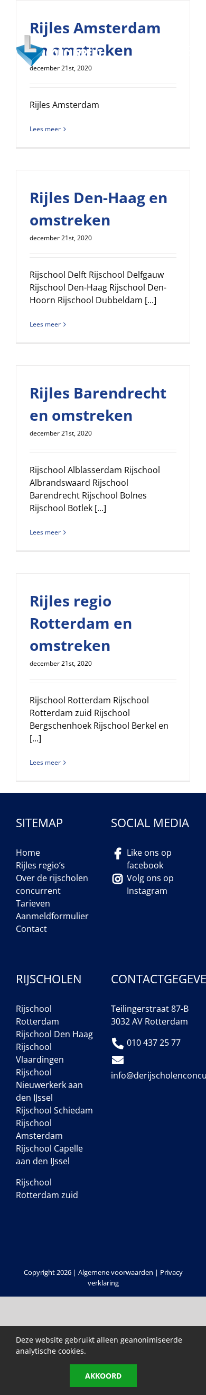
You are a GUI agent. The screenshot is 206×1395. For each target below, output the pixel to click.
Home (28, 852)
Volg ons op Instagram (150, 884)
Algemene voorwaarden (115, 1272)
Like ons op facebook (149, 859)
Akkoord (103, 1376)
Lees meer (45, 128)
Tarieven (33, 903)
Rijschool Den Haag (54, 1034)
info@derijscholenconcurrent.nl (100, 9)
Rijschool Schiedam (54, 1110)
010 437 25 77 (76, 19)
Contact (31, 929)
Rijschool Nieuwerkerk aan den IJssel (49, 1084)
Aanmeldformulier (52, 916)
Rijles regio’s (40, 865)
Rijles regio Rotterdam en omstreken (81, 623)
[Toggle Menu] (182, 51)
